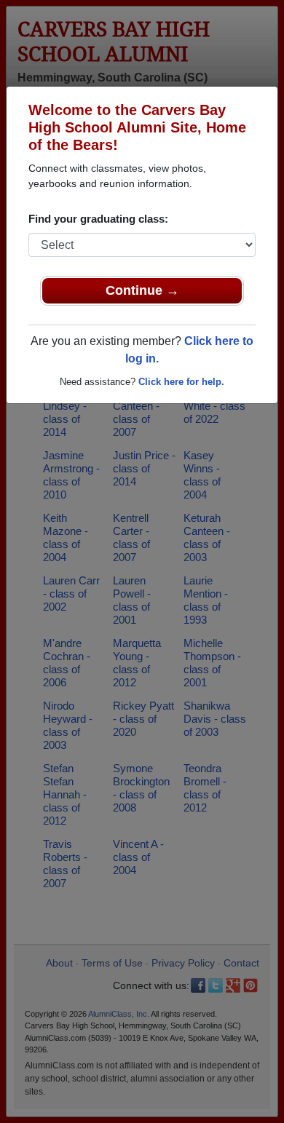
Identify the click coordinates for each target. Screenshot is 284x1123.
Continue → (142, 290)
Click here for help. (181, 381)
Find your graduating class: (98, 219)
